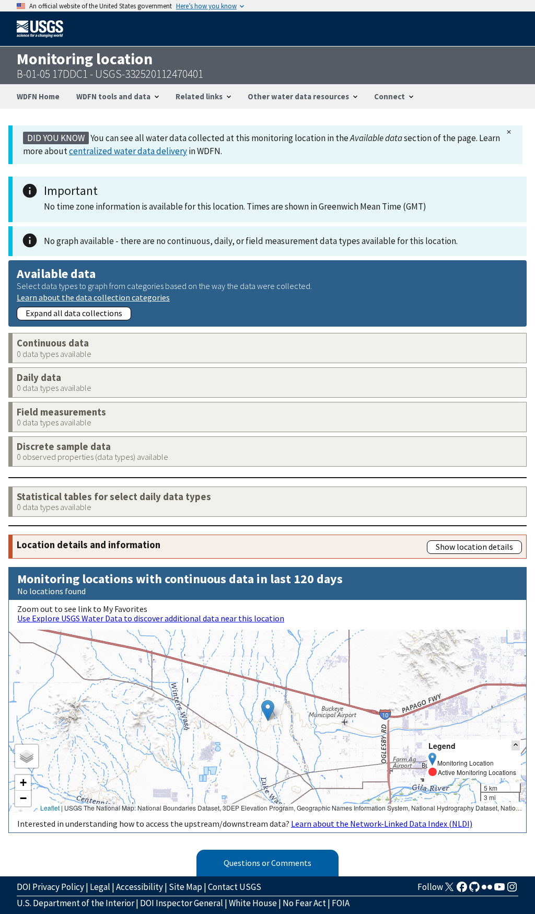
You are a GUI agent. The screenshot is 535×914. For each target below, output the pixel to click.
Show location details (474, 546)
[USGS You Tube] (499, 890)
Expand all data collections (74, 313)
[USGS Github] (474, 890)
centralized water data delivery (128, 151)
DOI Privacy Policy (50, 887)
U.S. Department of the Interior (75, 903)
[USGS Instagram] (512, 890)
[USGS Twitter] (449, 890)
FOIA (341, 903)
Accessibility (139, 887)
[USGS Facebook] (462, 890)
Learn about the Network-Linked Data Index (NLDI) (381, 823)
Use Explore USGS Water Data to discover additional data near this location (150, 618)
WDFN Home (38, 96)
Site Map (185, 887)
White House (253, 903)
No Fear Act (304, 903)
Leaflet (50, 807)
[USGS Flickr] (487, 890)
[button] (267, 710)
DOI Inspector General (181, 903)
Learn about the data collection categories (93, 297)
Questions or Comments (267, 863)
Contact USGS (234, 887)
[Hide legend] (515, 745)
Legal (100, 887)
